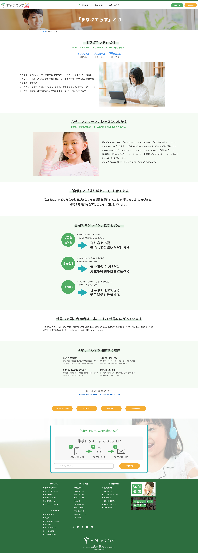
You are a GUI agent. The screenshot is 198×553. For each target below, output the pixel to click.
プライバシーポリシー (111, 494)
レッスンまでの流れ (62, 408)
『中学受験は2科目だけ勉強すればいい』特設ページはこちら (99, 394)
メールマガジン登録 (51, 504)
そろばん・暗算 (79, 494)
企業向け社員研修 (109, 501)
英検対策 (77, 501)
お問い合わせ (114, 5)
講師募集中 (107, 498)
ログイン (177, 5)
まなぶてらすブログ (110, 504)
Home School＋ (79, 508)
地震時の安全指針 (51, 534)
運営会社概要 (135, 408)
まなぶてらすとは (51, 488)
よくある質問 (49, 531)
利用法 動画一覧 (50, 498)
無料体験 (191, 5)
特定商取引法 (108, 491)
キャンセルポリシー (51, 528)
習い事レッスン (79, 491)
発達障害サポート (80, 514)
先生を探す (86, 5)
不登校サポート (79, 511)
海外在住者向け (79, 504)
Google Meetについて (52, 521)
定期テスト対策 (79, 498)
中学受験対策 (78, 488)
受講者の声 (48, 494)
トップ (43, 31)
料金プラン (99, 5)
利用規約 (48, 524)
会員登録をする (50, 501)
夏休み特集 (78, 517)
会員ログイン (49, 514)
